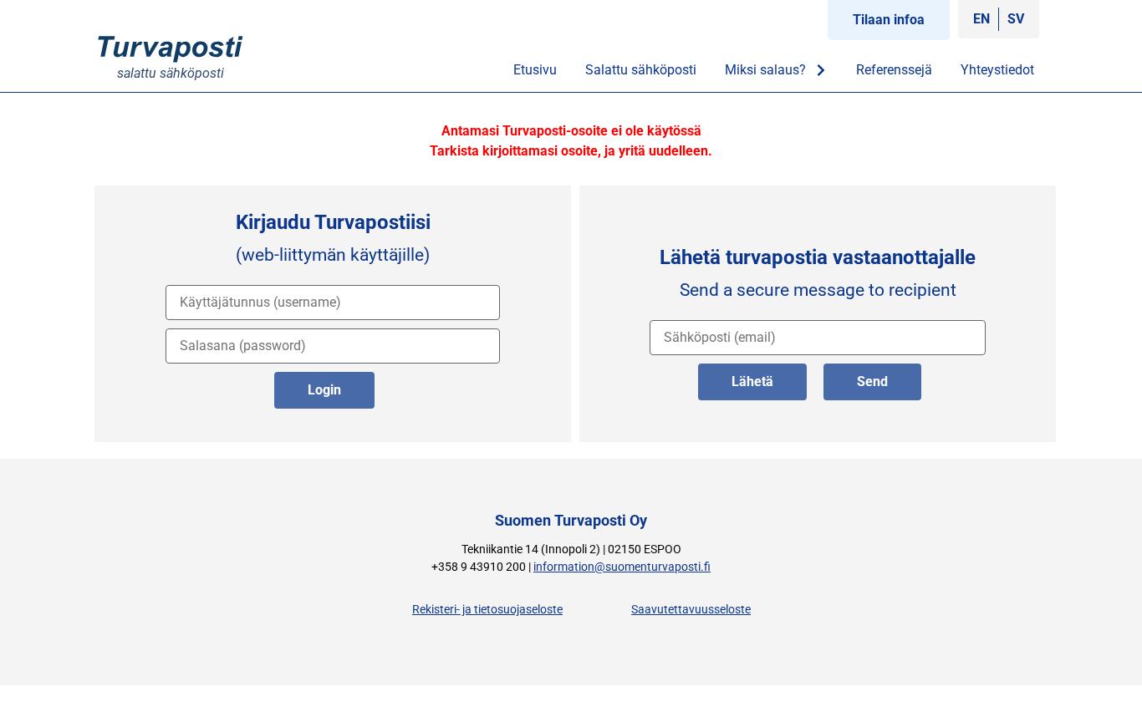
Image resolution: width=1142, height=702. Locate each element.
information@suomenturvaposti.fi (622, 567)
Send (872, 381)
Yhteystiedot (997, 70)
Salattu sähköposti (640, 70)
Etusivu (535, 70)
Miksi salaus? (765, 70)
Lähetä (752, 381)
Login (324, 390)
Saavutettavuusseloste (691, 610)
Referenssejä (894, 70)
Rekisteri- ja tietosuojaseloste (487, 610)
